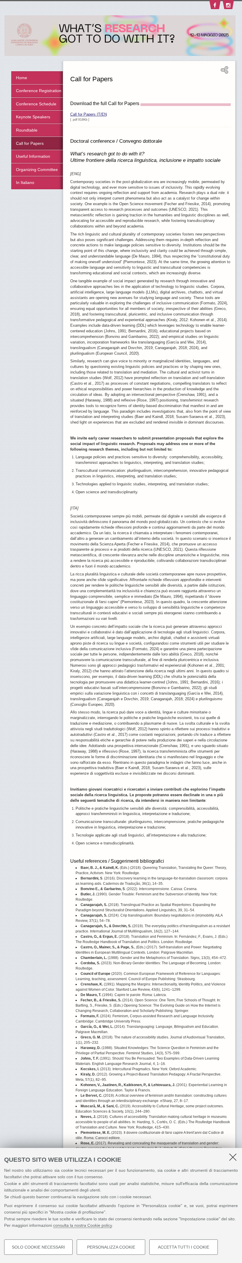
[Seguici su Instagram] (228, 6)
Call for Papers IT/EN (88, 114)
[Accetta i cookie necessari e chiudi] (233, 1157)
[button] (224, 72)
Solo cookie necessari (38, 1247)
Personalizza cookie (111, 1247)
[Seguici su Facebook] (214, 6)
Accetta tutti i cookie (183, 1247)
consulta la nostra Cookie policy (82, 1225)
